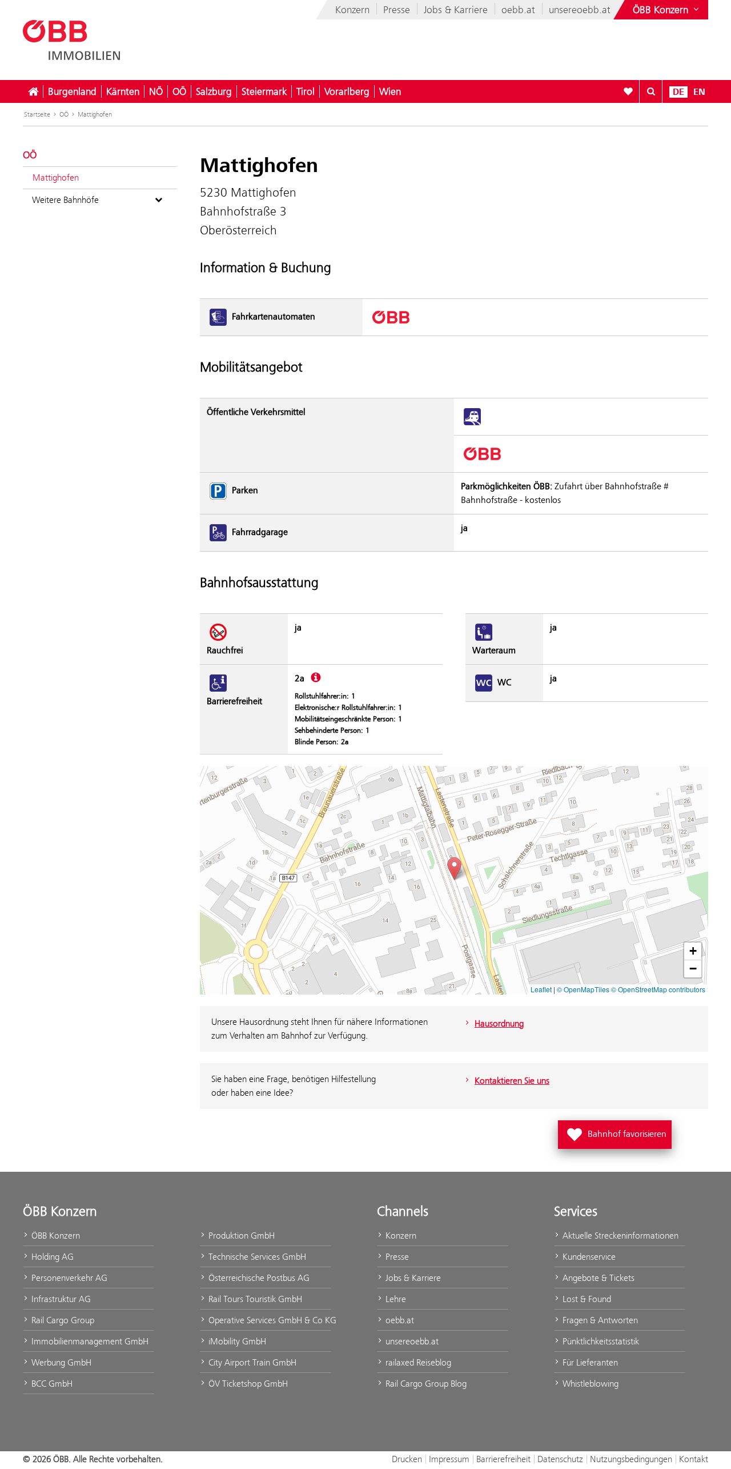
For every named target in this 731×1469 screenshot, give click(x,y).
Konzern (352, 9)
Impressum (449, 1459)
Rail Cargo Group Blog (425, 1383)
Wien (390, 91)
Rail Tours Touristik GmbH (254, 1299)
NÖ (156, 91)
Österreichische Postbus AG (258, 1277)
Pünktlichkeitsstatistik (599, 1341)
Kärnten (122, 91)
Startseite (37, 114)
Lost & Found (585, 1299)
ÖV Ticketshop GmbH (247, 1383)
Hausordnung (499, 1023)
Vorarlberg (346, 91)
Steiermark (264, 91)
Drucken (407, 1459)
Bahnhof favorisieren (617, 1131)
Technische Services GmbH (256, 1256)
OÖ (179, 91)
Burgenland (72, 91)
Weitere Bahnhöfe (65, 199)
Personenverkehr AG (68, 1277)
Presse (396, 9)
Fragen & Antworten (599, 1320)
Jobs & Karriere (456, 9)
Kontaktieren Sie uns (512, 1080)
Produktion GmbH (240, 1235)
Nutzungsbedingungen (631, 1459)
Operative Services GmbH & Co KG (268, 1320)
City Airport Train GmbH (251, 1362)
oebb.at (518, 9)
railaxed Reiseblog (417, 1362)
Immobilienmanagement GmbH (88, 1341)
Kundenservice (588, 1256)
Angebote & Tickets (597, 1277)
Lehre (394, 1299)
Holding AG (51, 1256)
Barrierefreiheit (503, 1459)
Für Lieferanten (589, 1362)
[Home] (33, 91)
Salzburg (214, 91)
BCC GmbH (51, 1383)
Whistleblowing (589, 1383)
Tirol (305, 91)
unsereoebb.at (579, 9)
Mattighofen (95, 114)
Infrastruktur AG (60, 1299)
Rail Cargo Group (61, 1320)
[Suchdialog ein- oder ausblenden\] (651, 91)
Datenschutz (560, 1459)
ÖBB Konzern (54, 1235)
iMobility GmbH (236, 1341)
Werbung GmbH (60, 1362)
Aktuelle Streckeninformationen (619, 1235)
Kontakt (693, 1459)
